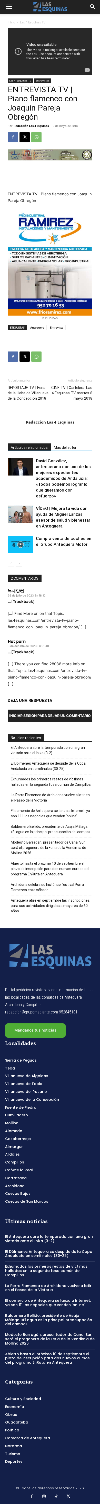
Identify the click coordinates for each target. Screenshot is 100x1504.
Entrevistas (42, 80)
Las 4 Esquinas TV (32, 22)
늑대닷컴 (16, 591)
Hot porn (17, 641)
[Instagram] (44, 1496)
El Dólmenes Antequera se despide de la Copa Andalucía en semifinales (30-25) (48, 766)
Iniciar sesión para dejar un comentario (50, 715)
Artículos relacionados (29, 447)
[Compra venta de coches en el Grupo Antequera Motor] (20, 544)
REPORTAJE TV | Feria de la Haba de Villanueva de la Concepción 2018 (28, 393)
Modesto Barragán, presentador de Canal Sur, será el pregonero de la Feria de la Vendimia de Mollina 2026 (48, 847)
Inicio (11, 22)
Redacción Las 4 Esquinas (31, 126)
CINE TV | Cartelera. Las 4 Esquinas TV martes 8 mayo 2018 (71, 393)
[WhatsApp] (36, 137)
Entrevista (56, 327)
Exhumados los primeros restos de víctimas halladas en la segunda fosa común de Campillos (51, 782)
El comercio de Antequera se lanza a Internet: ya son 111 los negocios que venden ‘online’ (50, 813)
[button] (9, 7)
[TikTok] (56, 1496)
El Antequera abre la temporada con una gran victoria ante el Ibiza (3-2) (48, 750)
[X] (24, 137)
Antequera (37, 327)
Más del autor (65, 447)
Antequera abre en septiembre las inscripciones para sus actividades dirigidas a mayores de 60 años (50, 905)
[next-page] (19, 563)
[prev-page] (11, 563)
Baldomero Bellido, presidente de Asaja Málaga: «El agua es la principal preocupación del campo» (51, 829)
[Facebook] (13, 137)
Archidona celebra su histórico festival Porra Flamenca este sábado (47, 887)
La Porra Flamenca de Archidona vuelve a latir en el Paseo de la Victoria (50, 797)
